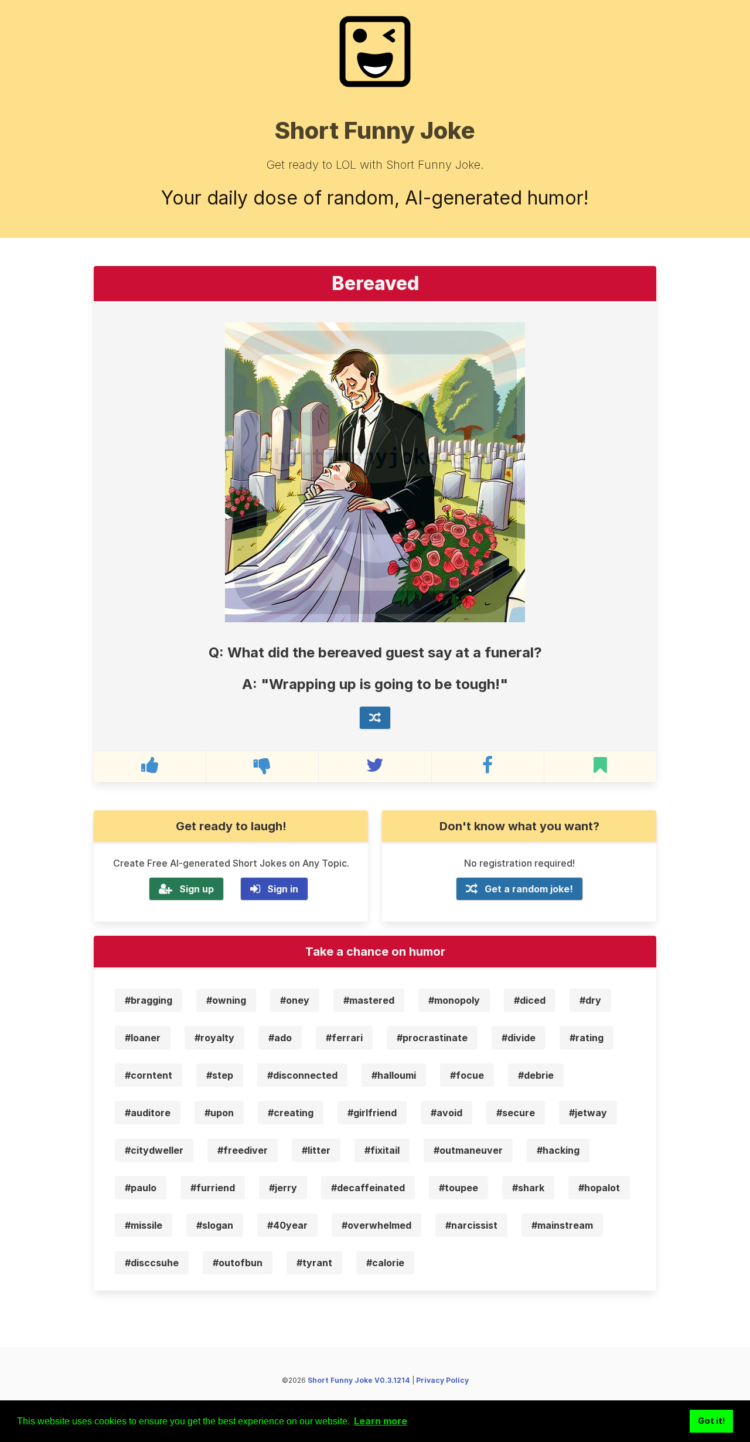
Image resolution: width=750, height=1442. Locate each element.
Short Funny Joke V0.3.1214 (359, 1380)
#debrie (536, 1075)
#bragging (148, 1000)
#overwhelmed (376, 1225)
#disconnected (302, 1075)
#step (219, 1075)
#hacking (558, 1150)
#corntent (148, 1075)
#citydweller (154, 1150)
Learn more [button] (380, 1421)
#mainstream (562, 1225)
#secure (515, 1113)
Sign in (282, 889)
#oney (294, 1000)
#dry (590, 1000)
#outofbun (237, 1263)
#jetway (588, 1113)
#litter (316, 1150)
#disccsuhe (152, 1263)
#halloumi (393, 1075)
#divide (519, 1038)
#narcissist (471, 1225)
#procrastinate (432, 1038)
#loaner (143, 1038)
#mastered (368, 1000)
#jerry (283, 1188)
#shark (528, 1188)
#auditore (148, 1113)
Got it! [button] (711, 1421)
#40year (287, 1225)
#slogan (214, 1225)
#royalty (214, 1038)
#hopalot (599, 1188)
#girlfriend (372, 1113)
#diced (530, 1000)
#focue (467, 1075)
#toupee (458, 1188)
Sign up (196, 889)
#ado (280, 1038)
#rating (587, 1038)
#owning (226, 1000)
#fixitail (382, 1150)
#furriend (212, 1188)
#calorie (385, 1263)
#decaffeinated (368, 1188)
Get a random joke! (529, 889)
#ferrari (344, 1038)
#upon (219, 1113)
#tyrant (314, 1263)
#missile (143, 1225)
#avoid (446, 1113)
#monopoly (454, 1000)
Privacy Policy (442, 1380)
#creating (290, 1113)
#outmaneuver (468, 1150)
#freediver (242, 1150)
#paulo (140, 1188)
